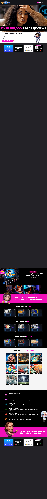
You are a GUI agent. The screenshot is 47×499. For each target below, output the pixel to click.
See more (23, 387)
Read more (33, 279)
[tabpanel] (23, 48)
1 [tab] (31, 281)
